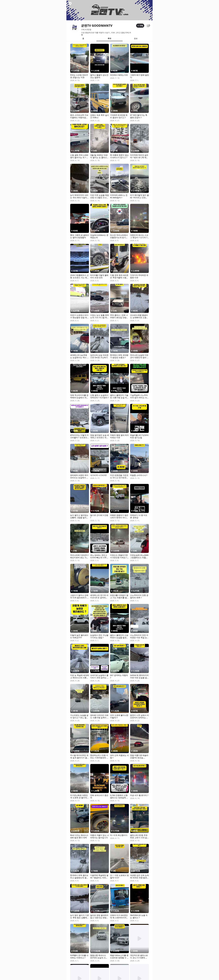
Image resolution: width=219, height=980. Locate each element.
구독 (141, 25)
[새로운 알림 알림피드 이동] (148, 25)
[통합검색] (148, 3)
